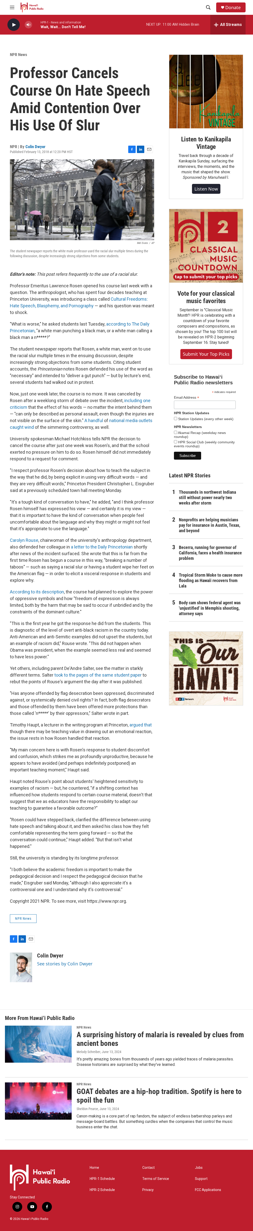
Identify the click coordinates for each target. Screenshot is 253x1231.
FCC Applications (208, 1190)
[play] (14, 25)
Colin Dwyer (35, 146)
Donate (233, 7)
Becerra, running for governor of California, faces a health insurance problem (210, 553)
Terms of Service (155, 1179)
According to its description (37, 591)
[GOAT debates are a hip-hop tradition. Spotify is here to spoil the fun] (38, 1100)
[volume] (28, 24)
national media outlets (130, 420)
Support (201, 1179)
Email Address (186, 397)
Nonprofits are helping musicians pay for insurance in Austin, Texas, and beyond (209, 525)
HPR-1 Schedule (102, 1179)
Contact (148, 1168)
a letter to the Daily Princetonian (102, 546)
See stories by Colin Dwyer (64, 964)
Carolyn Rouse (24, 540)
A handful (93, 420)
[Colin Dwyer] (21, 967)
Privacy (148, 1190)
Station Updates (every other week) (205, 419)
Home (94, 1168)
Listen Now (206, 189)
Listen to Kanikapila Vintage (206, 143)
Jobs (199, 1168)
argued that (140, 724)
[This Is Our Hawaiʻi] (206, 668)
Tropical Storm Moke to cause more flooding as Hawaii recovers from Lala (211, 580)
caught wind (22, 427)
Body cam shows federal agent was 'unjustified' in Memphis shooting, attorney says (210, 608)
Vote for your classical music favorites (205, 297)
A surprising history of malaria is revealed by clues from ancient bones (160, 1039)
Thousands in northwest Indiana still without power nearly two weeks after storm (207, 497)
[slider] (36, 24)
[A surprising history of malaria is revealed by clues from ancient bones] (38, 1044)
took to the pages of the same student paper (98, 675)
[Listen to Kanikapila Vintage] (206, 91)
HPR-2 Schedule (102, 1190)
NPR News (18, 54)
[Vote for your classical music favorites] (206, 246)
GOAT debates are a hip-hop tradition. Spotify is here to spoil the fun (159, 1095)
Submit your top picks (206, 354)
